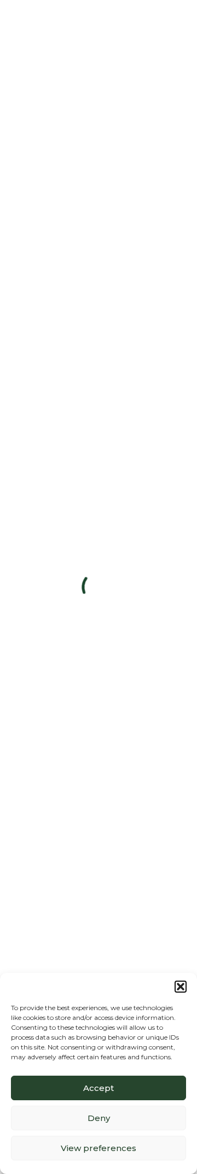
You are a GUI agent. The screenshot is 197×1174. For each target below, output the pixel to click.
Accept (98, 1088)
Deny (99, 1118)
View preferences (98, 1148)
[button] (180, 986)
